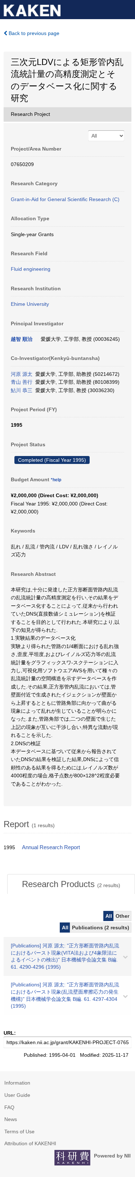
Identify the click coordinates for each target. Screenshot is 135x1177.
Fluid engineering (30, 269)
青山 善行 (21, 382)
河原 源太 (21, 374)
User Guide (17, 1095)
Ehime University (30, 304)
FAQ (9, 1107)
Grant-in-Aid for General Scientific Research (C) (65, 199)
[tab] (71, 884)
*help (56, 479)
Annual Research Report (51, 847)
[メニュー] (126, 9)
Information (17, 1083)
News (10, 1119)
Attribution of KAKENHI (30, 1143)
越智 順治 (21, 339)
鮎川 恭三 (21, 390)
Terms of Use (19, 1131)
